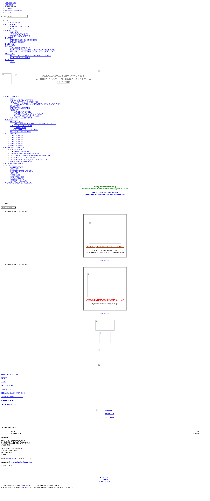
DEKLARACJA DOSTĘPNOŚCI (13, 393)
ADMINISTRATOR (8, 404)
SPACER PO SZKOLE (9, 374)
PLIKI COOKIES (7, 400)
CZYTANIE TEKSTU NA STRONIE (105, 479)
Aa (6, 9)
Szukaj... (4, 16)
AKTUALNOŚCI (7, 385)
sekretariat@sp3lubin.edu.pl (21, 462)
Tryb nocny (9, 5)
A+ (10, 12)
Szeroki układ (18, 10)
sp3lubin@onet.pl (12, 458)
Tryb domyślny (10, 3)
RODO (3, 382)
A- (6, 12)
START (4, 378)
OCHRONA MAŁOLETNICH (12, 397)
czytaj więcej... (105, 260)
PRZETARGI (6, 389)
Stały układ (9, 10)
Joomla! (24, 487)
